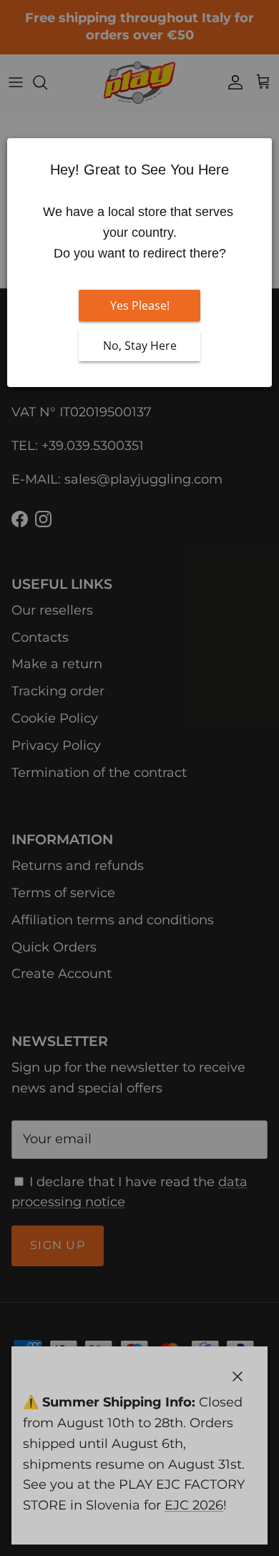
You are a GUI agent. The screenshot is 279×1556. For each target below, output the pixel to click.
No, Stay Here (140, 346)
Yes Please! (140, 306)
